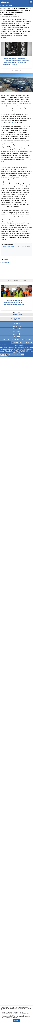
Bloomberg (12, 122)
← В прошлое (16, 315)
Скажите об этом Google (8, 246)
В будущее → (16, 319)
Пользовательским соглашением (9, 1013)
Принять (16, 1020)
